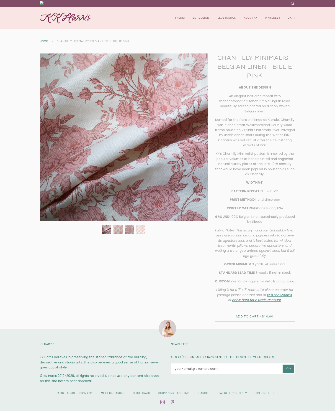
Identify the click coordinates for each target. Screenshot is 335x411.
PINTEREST (272, 18)
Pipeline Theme (266, 393)
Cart (291, 18)
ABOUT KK (251, 18)
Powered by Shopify (231, 393)
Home (44, 41)
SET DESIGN (201, 18)
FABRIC (180, 18)
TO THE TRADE (141, 393)
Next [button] (199, 137)
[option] (124, 137)
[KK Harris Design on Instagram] (162, 403)
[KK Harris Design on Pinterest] (172, 403)
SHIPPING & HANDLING (173, 393)
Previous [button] (47, 137)
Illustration (226, 18)
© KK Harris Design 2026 (75, 393)
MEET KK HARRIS (112, 393)
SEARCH (202, 393)
